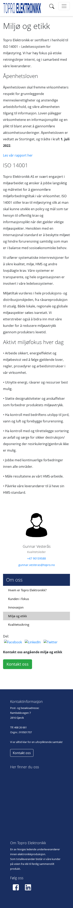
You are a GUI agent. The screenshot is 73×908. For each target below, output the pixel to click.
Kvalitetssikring (18, 624)
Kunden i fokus (18, 599)
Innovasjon (16, 607)
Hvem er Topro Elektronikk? (27, 590)
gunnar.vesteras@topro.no (36, 565)
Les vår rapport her (18, 155)
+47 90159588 (36, 558)
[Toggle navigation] (52, 6)
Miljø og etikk (17, 616)
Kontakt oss (17, 664)
